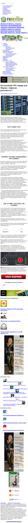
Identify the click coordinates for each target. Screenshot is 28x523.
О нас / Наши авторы (8, 5)
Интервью (5, 59)
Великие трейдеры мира (11, 63)
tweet (4, 285)
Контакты (5, 14)
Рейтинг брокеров (7, 72)
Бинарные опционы (7, 56)
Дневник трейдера (10, 55)
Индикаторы (8, 49)
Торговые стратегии (10, 47)
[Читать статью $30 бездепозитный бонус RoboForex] (4, 412)
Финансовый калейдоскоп (11, 64)
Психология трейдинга (8, 73)
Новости (5, 58)
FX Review (8, 504)
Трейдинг (5, 45)
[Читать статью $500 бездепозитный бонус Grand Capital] (4, 420)
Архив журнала (6, 11)
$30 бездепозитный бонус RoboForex (13, 415)
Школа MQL (6, 57)
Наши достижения (7, 12)
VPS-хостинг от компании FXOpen (10, 321)
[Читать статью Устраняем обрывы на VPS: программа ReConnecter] (4, 306)
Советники (8, 46)
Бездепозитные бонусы (8, 51)
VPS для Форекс (9, 69)
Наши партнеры (6, 6)
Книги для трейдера (10, 62)
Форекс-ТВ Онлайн (10, 65)
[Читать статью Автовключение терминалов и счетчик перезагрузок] (4, 329)
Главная (5, 43)
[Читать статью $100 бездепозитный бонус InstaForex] (4, 427)
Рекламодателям (6, 10)
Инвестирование (7, 71)
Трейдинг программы (10, 68)
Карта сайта (3, 502)
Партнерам (5, 9)
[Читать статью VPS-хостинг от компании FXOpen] (4, 318)
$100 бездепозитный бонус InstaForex (13, 430)
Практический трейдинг (11, 53)
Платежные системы (10, 70)
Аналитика (5, 44)
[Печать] (10, 93)
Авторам (5, 8)
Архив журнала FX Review (9, 405)
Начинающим (6, 50)
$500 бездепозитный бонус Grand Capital (14, 422)
